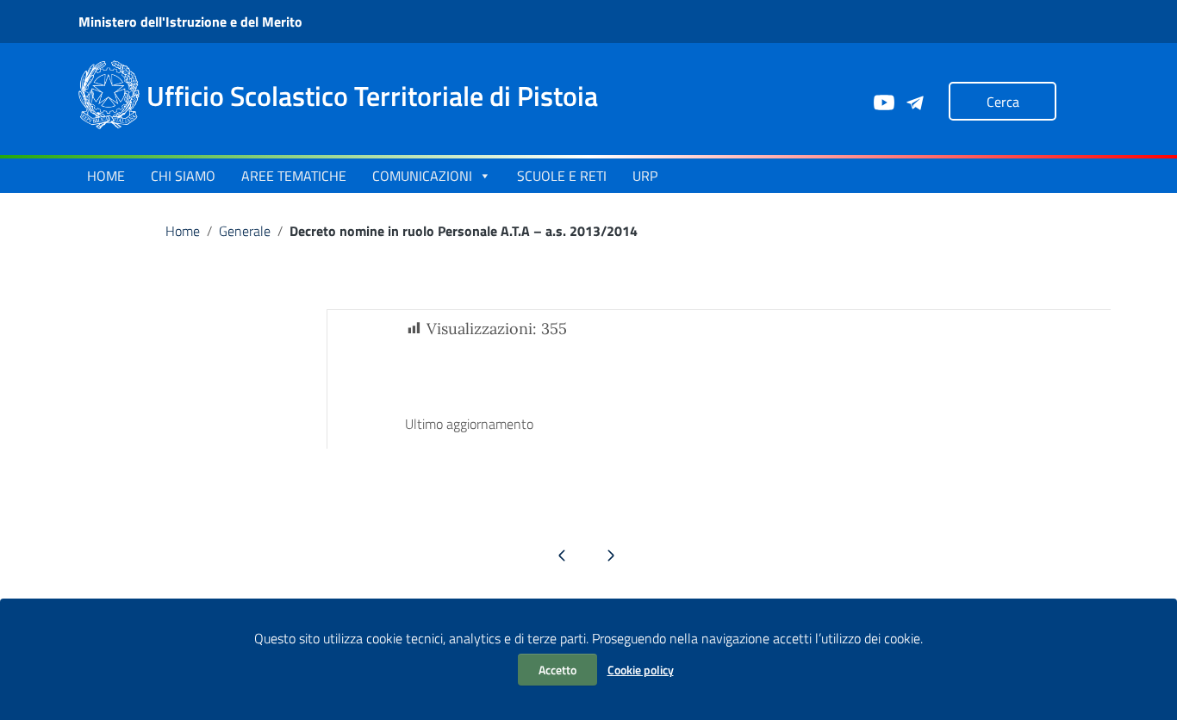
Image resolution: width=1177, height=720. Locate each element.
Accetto (557, 670)
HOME (106, 175)
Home (182, 230)
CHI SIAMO (183, 175)
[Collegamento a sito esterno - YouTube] (883, 100)
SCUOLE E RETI (562, 175)
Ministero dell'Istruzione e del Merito (190, 21)
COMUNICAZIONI (422, 175)
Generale (245, 230)
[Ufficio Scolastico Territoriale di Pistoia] (109, 93)
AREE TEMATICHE (293, 175)
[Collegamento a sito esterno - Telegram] (914, 100)
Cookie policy (640, 670)
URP (644, 175)
